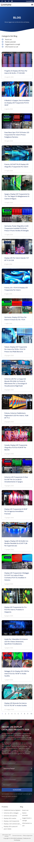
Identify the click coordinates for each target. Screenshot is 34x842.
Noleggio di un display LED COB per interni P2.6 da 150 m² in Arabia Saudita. (16, 673)
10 (31, 714)
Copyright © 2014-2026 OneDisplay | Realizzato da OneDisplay (17, 839)
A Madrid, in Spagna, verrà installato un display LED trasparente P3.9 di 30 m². (17, 102)
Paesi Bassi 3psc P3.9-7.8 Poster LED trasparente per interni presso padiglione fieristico (16, 134)
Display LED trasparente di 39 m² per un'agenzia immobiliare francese (15, 511)
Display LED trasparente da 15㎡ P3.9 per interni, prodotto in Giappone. (15, 609)
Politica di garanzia (27, 835)
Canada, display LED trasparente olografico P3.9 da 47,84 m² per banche (15, 447)
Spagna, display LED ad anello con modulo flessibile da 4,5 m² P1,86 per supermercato (16, 543)
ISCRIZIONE (17, 790)
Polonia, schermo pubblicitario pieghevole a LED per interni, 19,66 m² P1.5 (16, 415)
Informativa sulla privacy (6, 835)
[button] (32, 4)
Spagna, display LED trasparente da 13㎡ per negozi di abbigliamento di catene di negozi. (16, 196)
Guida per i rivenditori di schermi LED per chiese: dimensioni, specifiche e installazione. (16, 641)
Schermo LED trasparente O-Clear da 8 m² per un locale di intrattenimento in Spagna (16, 479)
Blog (21, 807)
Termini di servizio (17, 835)
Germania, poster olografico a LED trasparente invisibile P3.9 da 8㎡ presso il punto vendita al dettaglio (16, 228)
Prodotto (5, 807)
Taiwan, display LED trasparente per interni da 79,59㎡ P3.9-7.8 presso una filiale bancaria (15, 349)
